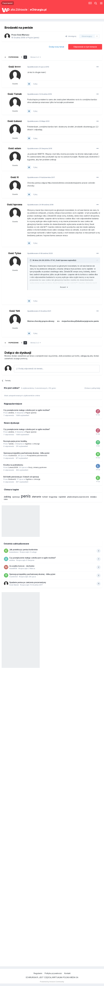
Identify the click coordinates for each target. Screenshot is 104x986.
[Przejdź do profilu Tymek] (98, 442)
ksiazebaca (13, 552)
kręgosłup (53, 497)
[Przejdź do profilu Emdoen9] (98, 478)
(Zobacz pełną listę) (92, 388)
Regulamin (38, 973)
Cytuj (35, 84)
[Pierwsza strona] (5, 57)
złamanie (36, 496)
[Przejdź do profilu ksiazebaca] (6, 551)
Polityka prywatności (53, 973)
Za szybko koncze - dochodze (21, 566)
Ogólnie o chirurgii (32, 444)
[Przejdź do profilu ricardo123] (98, 454)
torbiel (45, 497)
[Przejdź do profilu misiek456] (6, 567)
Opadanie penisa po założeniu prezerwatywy (27, 582)
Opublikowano (38, 67)
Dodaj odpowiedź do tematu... (31, 368)
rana (5, 499)
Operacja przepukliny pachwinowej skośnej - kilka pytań (26, 453)
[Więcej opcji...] (97, 66)
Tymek (11, 444)
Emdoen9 (12, 479)
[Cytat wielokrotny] (29, 84)
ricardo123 (12, 455)
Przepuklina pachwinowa (37, 455)
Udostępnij (71, 36)
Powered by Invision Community (52, 982)
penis (26, 496)
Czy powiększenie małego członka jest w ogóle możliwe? (26, 410)
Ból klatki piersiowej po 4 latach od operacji (21, 477)
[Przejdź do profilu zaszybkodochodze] (98, 411)
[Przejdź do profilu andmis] (6, 559)
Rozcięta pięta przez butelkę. (15, 441)
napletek (62, 497)
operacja (16, 497)
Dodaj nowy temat (56, 47)
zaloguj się (85, 356)
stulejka (93, 497)
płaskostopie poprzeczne (78, 497)
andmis (11, 413)
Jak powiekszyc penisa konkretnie (23, 550)
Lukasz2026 (13, 467)
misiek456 (13, 568)
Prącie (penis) (33, 37)
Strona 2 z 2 (35, 57)
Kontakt (67, 973)
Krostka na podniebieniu (13, 465)
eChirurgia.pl (38, 9)
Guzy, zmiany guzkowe (37, 467)
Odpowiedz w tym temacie (85, 47)
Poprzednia (13, 57)
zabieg (7, 496)
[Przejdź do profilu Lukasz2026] (98, 466)
